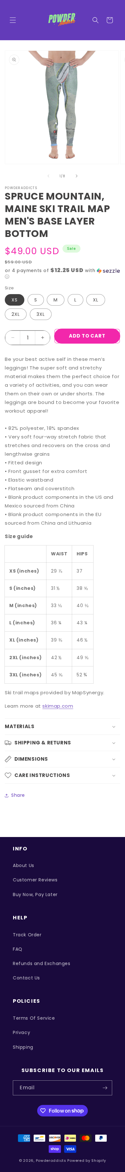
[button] (13, 20)
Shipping (23, 1047)
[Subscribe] (105, 1087)
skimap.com (57, 706)
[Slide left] (48, 176)
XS (15, 300)
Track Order (27, 935)
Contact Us (26, 978)
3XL (41, 314)
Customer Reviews (35, 880)
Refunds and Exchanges (42, 963)
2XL (16, 314)
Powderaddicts (51, 1160)
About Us (23, 865)
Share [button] (18, 795)
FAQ (17, 949)
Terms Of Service (34, 1018)
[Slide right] (77, 176)
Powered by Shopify (86, 1160)
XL (95, 300)
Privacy (21, 1032)
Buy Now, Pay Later (35, 894)
